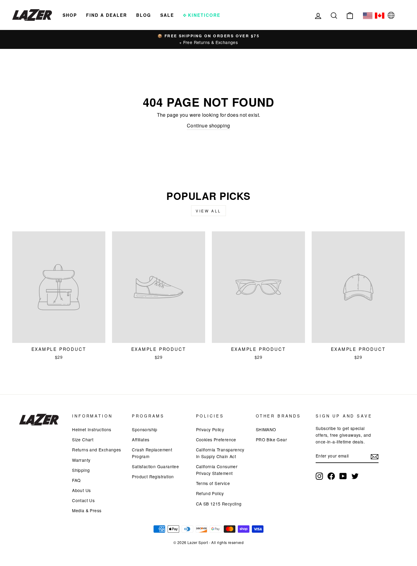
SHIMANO (266, 429)
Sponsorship (144, 429)
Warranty (81, 460)
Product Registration (153, 476)
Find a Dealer (106, 15)
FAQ (76, 480)
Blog (143, 15)
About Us (81, 490)
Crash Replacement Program (152, 453)
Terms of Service (213, 483)
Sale (167, 15)
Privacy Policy (210, 429)
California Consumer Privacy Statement (217, 469)
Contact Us (83, 500)
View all (208, 210)
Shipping (81, 470)
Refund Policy (210, 493)
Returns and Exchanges (96, 450)
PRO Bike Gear (271, 439)
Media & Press (86, 510)
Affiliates (140, 439)
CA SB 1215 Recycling (219, 504)
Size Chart (82, 439)
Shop (70, 15)
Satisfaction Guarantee (155, 466)
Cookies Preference (216, 439)
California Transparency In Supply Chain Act (220, 453)
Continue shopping (208, 125)
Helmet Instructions (91, 429)
